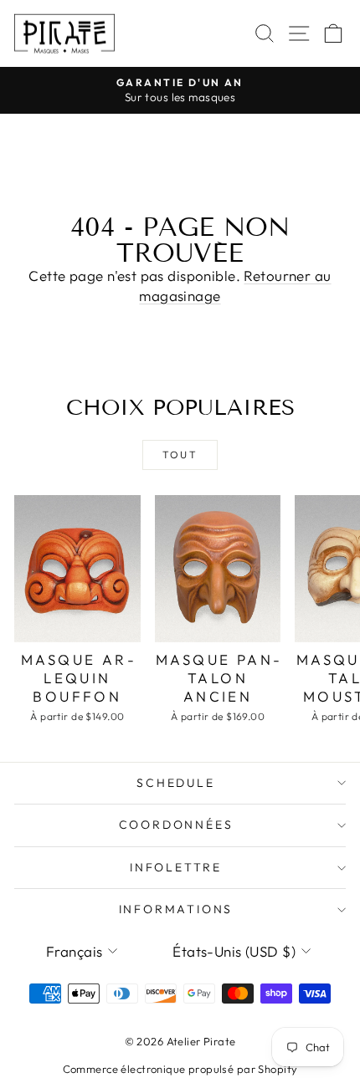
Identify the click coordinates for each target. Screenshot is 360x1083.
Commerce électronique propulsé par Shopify (180, 1068)
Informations (176, 909)
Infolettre (176, 867)
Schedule (175, 782)
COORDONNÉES (176, 824)
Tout (180, 454)
